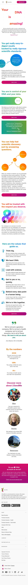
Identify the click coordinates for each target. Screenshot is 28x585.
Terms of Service (5, 554)
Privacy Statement (5, 556)
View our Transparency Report (14, 131)
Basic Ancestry (5, 515)
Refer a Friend (8, 568)
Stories (14, 429)
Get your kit (21, 2)
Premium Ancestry (5, 517)
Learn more (14, 82)
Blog (14, 403)
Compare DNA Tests (6, 525)
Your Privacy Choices (6, 558)
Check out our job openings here (14, 479)
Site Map (3, 560)
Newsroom (14, 450)
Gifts (3, 527)
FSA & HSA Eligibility (6, 534)
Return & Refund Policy (7, 532)
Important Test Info (6, 551)
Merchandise (4, 529)
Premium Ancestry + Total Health (9, 522)
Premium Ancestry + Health (7, 520)
